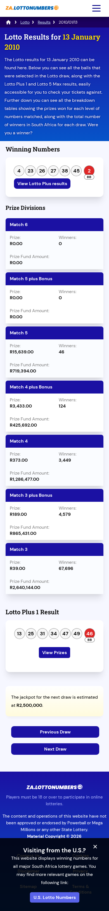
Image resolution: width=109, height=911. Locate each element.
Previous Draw (55, 732)
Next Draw (55, 749)
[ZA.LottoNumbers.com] (31, 13)
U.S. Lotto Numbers (55, 897)
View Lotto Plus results (42, 184)
